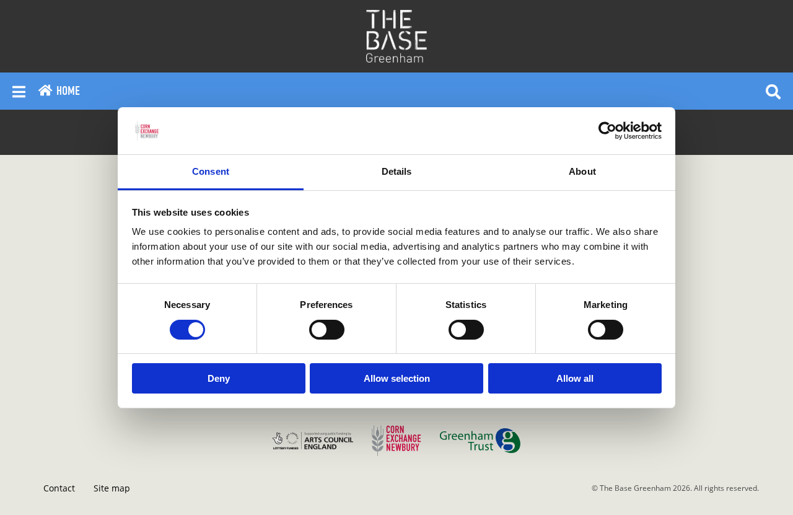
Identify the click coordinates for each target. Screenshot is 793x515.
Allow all (575, 378)
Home (66, 91)
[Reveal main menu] (19, 91)
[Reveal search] (773, 91)
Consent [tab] (210, 171)
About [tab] (582, 171)
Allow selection (397, 378)
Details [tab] (397, 171)
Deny (219, 378)
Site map (112, 488)
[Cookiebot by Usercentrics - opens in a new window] (607, 130)
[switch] (326, 330)
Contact (59, 488)
